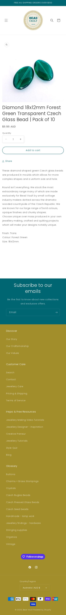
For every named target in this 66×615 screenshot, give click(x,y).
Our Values (12, 353)
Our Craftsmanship (17, 346)
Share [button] (8, 161)
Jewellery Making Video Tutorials (25, 419)
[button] (6, 20)
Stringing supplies (16, 530)
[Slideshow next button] (62, 257)
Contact (11, 379)
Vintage (10, 544)
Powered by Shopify (42, 610)
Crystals (11, 488)
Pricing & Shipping (16, 393)
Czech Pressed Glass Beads (22, 502)
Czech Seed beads (17, 509)
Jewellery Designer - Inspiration (24, 426)
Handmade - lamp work (20, 516)
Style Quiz (11, 447)
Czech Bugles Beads (18, 495)
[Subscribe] (56, 312)
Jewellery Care (14, 386)
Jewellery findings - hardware (23, 523)
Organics (11, 537)
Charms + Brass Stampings (22, 481)
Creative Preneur (16, 433)
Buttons (10, 474)
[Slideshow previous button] (3, 257)
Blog (8, 454)
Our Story (11, 339)
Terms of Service (16, 400)
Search (10, 372)
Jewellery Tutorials (16, 440)
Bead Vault (28, 610)
